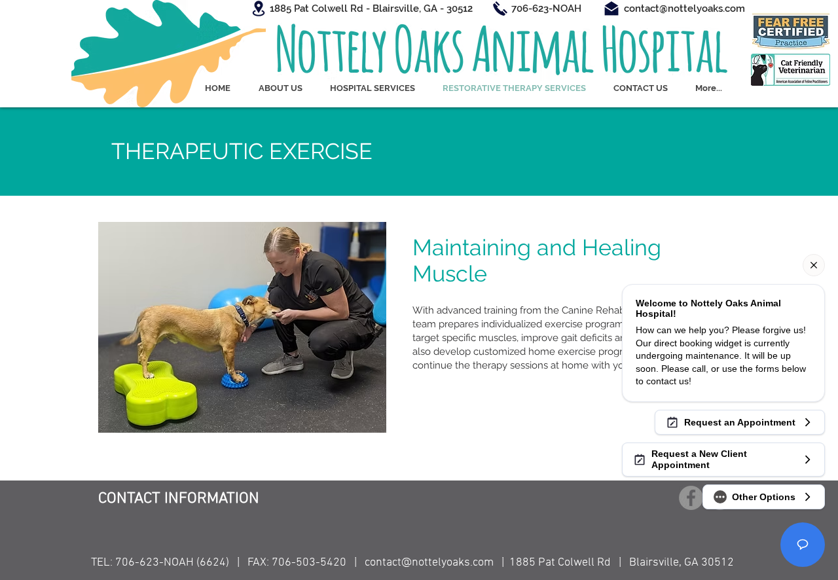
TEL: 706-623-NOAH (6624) (160, 563)
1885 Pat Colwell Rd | (569, 563)
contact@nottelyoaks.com (429, 563)
